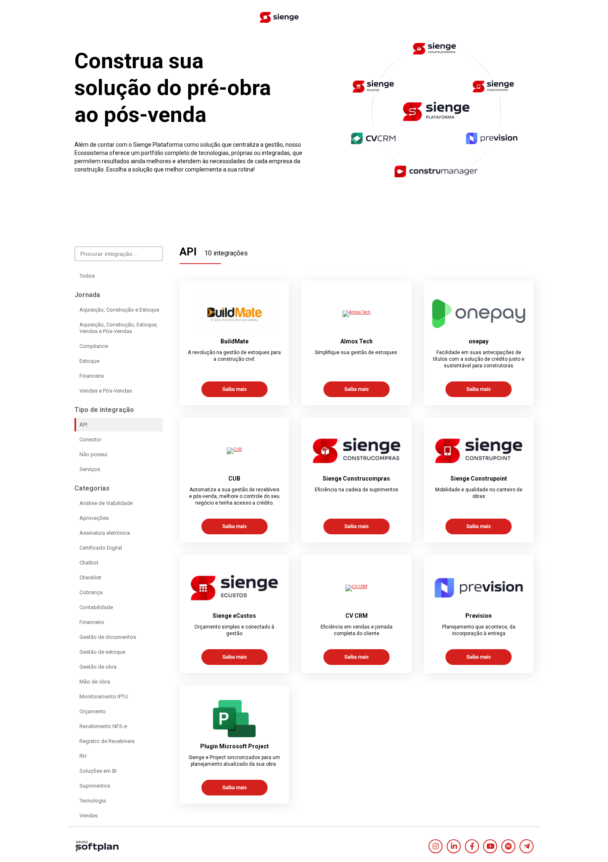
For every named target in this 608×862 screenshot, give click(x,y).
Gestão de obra (98, 667)
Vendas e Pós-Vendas (105, 391)
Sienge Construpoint (478, 478)
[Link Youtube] (490, 846)
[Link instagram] (435, 846)
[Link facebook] (472, 846)
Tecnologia (92, 801)
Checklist (90, 577)
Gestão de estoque (102, 652)
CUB (234, 478)
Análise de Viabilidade (106, 503)
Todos (87, 276)
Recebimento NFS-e (103, 726)
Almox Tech (356, 341)
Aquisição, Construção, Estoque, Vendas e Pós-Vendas (118, 327)
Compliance (93, 346)
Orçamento (92, 711)
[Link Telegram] (526, 846)
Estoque (89, 361)
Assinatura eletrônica (104, 533)
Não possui (93, 454)
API (83, 424)
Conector (90, 439)
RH (82, 756)
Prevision (478, 615)
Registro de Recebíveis (106, 741)
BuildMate (234, 341)
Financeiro (91, 622)
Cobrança (91, 592)
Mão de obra (94, 682)
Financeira (91, 376)
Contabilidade (96, 607)
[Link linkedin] (454, 846)
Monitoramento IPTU (103, 696)
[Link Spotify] (508, 846)
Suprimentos (94, 786)
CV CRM (356, 615)
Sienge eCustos (234, 615)
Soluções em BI (98, 771)
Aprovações (94, 518)
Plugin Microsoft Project (234, 746)
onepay (478, 341)
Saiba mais (234, 389)
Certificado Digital (100, 548)
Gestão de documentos (107, 637)
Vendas (88, 815)
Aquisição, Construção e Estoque (119, 310)
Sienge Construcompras (356, 478)
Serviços (89, 469)
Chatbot (88, 563)
